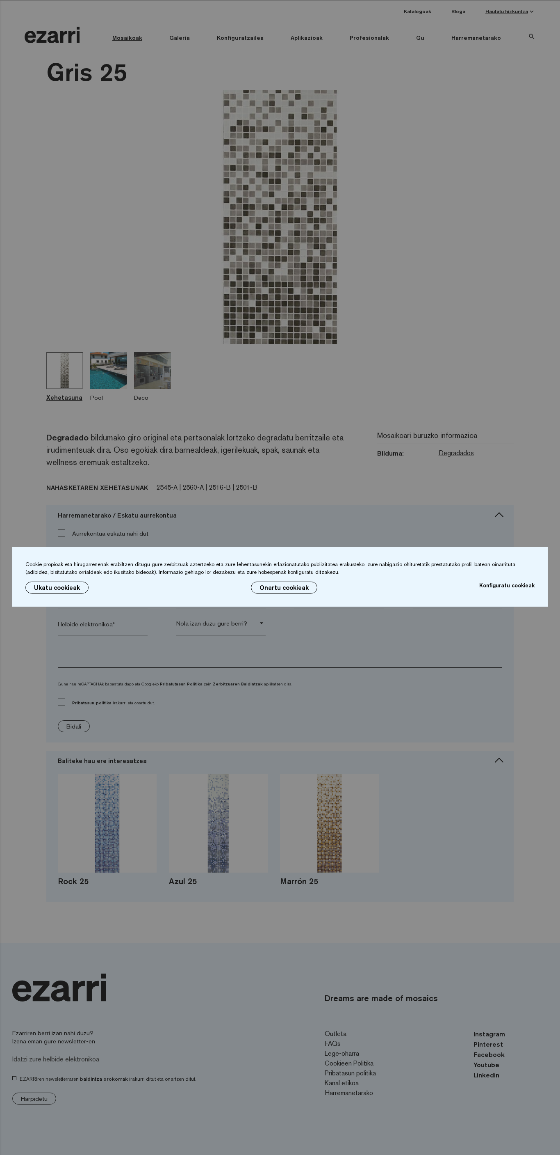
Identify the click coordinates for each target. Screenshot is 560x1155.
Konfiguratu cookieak (507, 585)
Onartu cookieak (284, 587)
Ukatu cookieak (57, 587)
